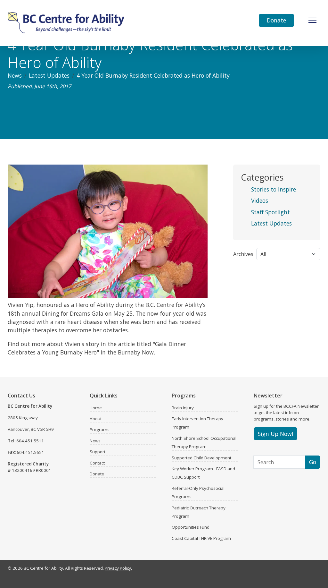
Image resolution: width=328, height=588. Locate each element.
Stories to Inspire (273, 189)
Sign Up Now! (275, 434)
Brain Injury (183, 408)
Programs (100, 429)
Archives (243, 254)
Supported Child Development (201, 458)
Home (96, 408)
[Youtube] (317, 569)
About (96, 419)
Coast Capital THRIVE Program (201, 538)
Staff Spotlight (270, 212)
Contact (97, 463)
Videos (259, 200)
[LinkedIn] (308, 569)
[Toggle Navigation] (312, 20)
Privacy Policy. (118, 568)
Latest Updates (49, 75)
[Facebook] (290, 569)
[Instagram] (299, 569)
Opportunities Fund (190, 527)
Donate (276, 20)
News (15, 75)
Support (97, 452)
